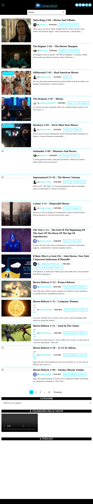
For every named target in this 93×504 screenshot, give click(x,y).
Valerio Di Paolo (46, 310)
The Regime (74, 50)
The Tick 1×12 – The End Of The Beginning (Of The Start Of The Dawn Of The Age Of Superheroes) (59, 233)
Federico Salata (45, 77)
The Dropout (83, 103)
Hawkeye (67, 129)
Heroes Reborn (70, 287)
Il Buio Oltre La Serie (44, 267)
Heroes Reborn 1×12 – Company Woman (55, 301)
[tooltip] (76, 5)
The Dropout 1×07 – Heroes (48, 98)
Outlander (64, 155)
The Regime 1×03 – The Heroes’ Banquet (55, 46)
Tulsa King (73, 24)
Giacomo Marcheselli (47, 103)
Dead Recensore (45, 333)
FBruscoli (43, 51)
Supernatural (79, 182)
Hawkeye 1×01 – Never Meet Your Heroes (55, 125)
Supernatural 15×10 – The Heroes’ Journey (56, 177)
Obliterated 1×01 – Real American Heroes (55, 72)
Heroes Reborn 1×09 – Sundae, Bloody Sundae (58, 369)
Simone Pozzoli (45, 241)
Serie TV (63, 24)
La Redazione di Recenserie (50, 264)
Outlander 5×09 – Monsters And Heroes (54, 151)
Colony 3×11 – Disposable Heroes (51, 203)
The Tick (77, 241)
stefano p (43, 25)
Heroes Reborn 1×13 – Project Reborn (54, 282)
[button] (63, 12)
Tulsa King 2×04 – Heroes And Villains (54, 20)
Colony (67, 208)
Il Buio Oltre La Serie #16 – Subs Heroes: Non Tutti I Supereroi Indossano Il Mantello (61, 258)
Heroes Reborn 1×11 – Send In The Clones (56, 325)
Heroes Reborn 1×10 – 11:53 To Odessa (54, 347)
